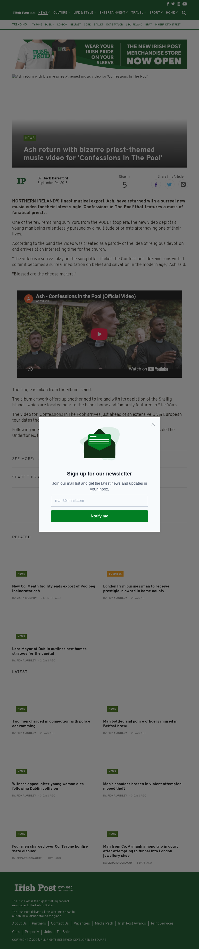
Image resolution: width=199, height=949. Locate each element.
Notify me (99, 516)
